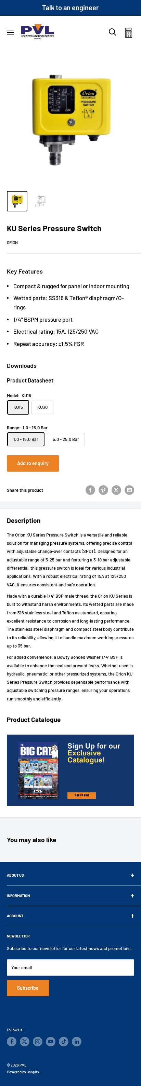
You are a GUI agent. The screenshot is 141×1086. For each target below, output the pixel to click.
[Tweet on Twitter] (116, 490)
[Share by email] (129, 490)
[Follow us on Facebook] (11, 1041)
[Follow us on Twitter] (24, 1041)
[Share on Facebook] (90, 490)
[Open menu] (10, 32)
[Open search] (112, 32)
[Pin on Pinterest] (103, 490)
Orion (12, 242)
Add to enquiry (33, 463)
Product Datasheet (30, 380)
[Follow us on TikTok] (63, 1041)
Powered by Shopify (23, 1072)
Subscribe (28, 988)
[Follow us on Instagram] (37, 1041)
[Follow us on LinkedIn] (76, 1041)
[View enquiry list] (128, 34)
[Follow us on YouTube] (50, 1041)
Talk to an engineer (70, 7)
